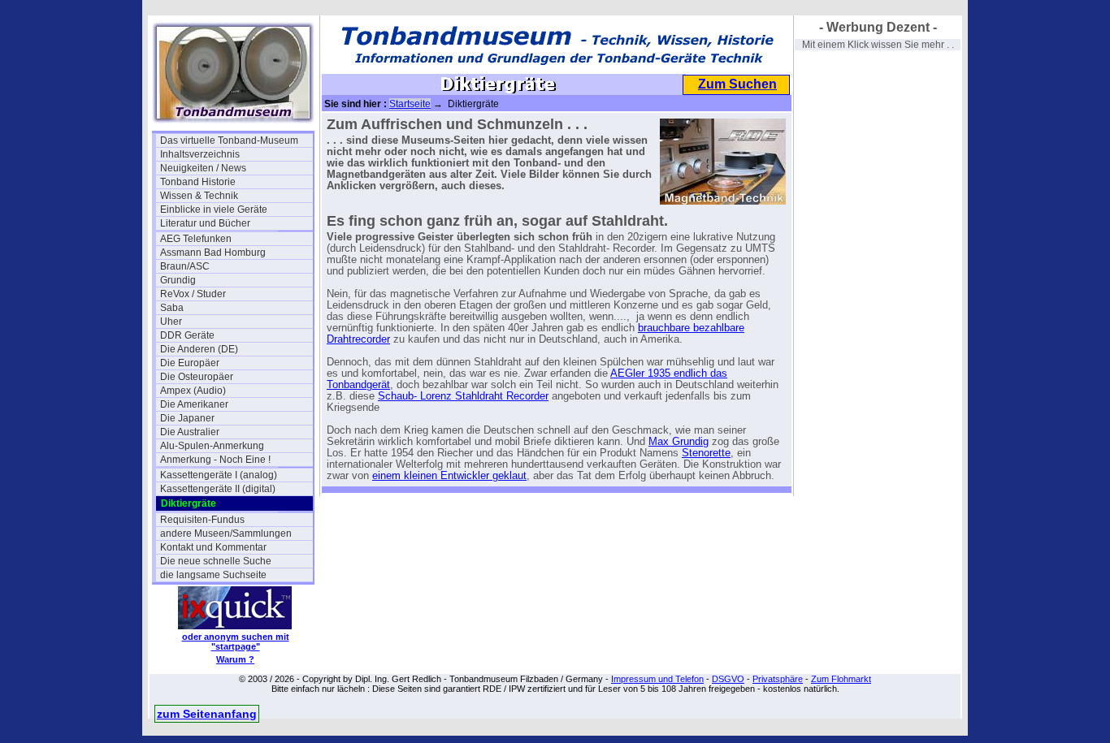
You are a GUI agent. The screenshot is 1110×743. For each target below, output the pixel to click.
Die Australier (189, 432)
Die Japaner (187, 418)
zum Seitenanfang (207, 713)
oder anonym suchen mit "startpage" (235, 641)
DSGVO (728, 679)
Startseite (410, 104)
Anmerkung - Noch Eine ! (215, 459)
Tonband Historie (198, 182)
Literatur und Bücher (205, 223)
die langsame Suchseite (213, 575)
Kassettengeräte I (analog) (218, 475)
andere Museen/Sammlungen (226, 533)
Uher (171, 321)
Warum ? (235, 659)
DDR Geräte (187, 335)
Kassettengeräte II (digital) (217, 489)
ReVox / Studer (193, 294)
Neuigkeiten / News (203, 168)
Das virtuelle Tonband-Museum (229, 140)
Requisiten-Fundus (202, 519)
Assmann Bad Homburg (213, 252)
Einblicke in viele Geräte (213, 209)
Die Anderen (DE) (199, 349)
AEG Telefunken (196, 238)
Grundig (178, 280)
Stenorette (706, 453)
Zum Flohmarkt (841, 679)
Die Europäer (189, 363)
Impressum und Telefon (657, 679)
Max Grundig (678, 441)
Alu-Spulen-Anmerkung (212, 445)
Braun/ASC (185, 266)
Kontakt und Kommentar (213, 547)
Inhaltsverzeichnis (200, 154)
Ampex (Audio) (193, 390)
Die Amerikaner (194, 404)
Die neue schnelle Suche (215, 561)
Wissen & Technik (199, 195)
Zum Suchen (737, 84)
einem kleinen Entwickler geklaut (449, 476)
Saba (172, 307)
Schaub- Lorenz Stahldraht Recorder (463, 396)
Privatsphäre (777, 679)
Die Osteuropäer (196, 376)
